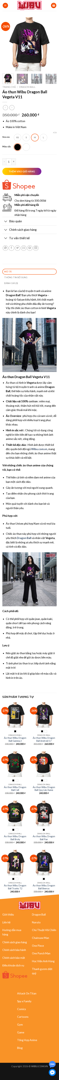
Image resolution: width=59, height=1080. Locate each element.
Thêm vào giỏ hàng (22, 171)
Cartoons (22, 1016)
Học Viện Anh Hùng (43, 961)
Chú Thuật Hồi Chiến (44, 930)
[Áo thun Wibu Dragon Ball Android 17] (44, 715)
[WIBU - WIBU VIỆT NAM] (29, 5)
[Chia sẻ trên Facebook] (11, 248)
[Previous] (7, 44)
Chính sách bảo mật (13, 957)
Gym (20, 1024)
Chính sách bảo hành (14, 949)
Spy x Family (24, 1001)
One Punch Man (41, 953)
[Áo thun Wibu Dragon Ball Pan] (44, 813)
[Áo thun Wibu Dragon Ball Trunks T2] (15, 862)
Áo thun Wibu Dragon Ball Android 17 (44, 739)
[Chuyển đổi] (5, 221)
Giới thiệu (8, 914)
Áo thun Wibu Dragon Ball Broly (15, 838)
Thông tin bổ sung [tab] (15, 277)
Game (20, 1032)
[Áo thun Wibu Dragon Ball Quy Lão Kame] (44, 764)
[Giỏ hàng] (53, 5)
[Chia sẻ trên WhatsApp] (5, 248)
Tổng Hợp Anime (27, 1040)
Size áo (6, 137)
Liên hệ (6, 922)
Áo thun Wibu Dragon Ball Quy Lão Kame (44, 788)
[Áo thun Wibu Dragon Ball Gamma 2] (15, 715)
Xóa (55, 132)
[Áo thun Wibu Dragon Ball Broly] (15, 813)
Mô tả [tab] (7, 271)
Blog (20, 1047)
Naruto (36, 922)
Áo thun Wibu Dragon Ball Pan (44, 838)
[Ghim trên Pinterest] (29, 248)
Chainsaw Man (40, 937)
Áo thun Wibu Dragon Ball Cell (15, 788)
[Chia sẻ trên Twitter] (17, 248)
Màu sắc (6, 146)
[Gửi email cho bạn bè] (23, 248)
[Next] (51, 44)
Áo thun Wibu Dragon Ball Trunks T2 (15, 887)
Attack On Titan (26, 993)
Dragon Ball (27, 87)
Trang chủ (9, 87)
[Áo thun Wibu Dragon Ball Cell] (15, 764)
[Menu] (5, 5)
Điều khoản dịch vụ (13, 965)
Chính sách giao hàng (14, 942)
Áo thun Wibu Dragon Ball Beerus (44, 887)
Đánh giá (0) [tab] (11, 283)
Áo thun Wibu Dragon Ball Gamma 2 (15, 739)
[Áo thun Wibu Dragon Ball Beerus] (44, 862)
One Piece (38, 945)
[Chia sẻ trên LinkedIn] (36, 248)
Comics (21, 1008)
